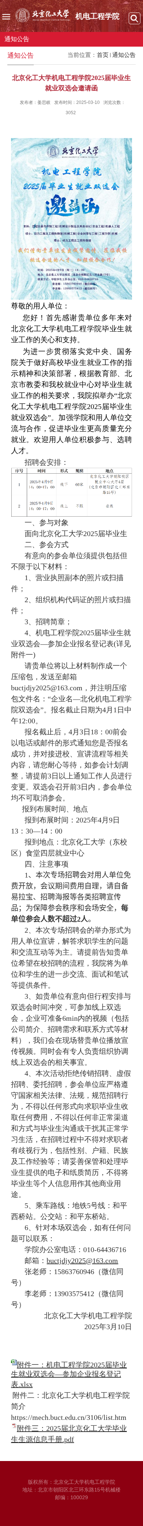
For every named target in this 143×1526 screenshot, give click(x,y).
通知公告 (124, 55)
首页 (103, 55)
